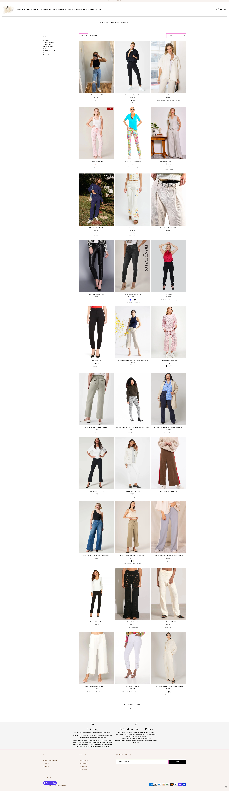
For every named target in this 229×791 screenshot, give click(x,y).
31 (97, 100)
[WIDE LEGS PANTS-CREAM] (168, 199)
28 (95, 100)
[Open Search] (216, 9)
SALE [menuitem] (92, 9)
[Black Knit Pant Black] (96, 594)
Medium (133, 102)
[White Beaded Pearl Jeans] (132, 658)
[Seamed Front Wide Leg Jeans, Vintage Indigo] (96, 527)
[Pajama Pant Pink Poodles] (96, 133)
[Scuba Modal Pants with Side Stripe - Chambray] (168, 527)
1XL (170, 432)
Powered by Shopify (60, 785)
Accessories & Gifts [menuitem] (81, 9)
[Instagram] (47, 778)
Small (158, 100)
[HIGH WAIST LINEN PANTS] (168, 133)
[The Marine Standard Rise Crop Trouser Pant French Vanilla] (132, 332)
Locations (46, 766)
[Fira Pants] (168, 67)
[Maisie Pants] (132, 199)
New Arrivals (47, 40)
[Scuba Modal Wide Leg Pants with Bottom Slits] (168, 658)
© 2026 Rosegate (48, 785)
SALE (45, 52)
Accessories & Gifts (49, 50)
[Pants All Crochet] (132, 594)
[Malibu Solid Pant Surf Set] (96, 199)
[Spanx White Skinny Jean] (132, 463)
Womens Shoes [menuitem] (46, 9)
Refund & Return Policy (50, 760)
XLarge (98, 167)
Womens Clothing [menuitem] (32, 9)
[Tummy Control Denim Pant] (132, 266)
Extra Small (172, 100)
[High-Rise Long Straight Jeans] (96, 67)
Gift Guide (46, 54)
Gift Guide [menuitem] (99, 9)
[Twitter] (51, 778)
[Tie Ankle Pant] (168, 266)
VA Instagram (83, 766)
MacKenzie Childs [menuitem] (58, 9)
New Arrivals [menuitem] (20, 9)
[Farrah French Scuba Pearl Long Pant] (96, 658)
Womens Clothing (48, 42)
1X (98, 497)
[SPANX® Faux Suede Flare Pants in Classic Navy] (168, 399)
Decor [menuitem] (70, 9)
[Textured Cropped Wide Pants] (168, 332)
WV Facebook (83, 763)
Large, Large (167, 694)
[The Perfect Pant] (96, 332)
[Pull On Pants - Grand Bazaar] (132, 133)
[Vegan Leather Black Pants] (96, 266)
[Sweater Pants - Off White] (168, 594)
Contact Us (46, 763)
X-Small (129, 167)
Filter (82, 35)
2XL (99, 366)
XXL (138, 302)
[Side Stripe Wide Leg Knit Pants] (168, 463)
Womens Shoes (48, 44)
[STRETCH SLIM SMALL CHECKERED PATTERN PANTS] (132, 399)
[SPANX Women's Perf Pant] (96, 463)
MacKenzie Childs (48, 46)
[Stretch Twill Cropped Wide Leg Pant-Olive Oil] (96, 399)
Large (167, 100)
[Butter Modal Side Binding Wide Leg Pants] (132, 527)
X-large (175, 300)
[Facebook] (44, 778)
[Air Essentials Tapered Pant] (132, 67)
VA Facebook (83, 769)
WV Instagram (83, 760)
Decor (45, 48)
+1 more (178, 100)
